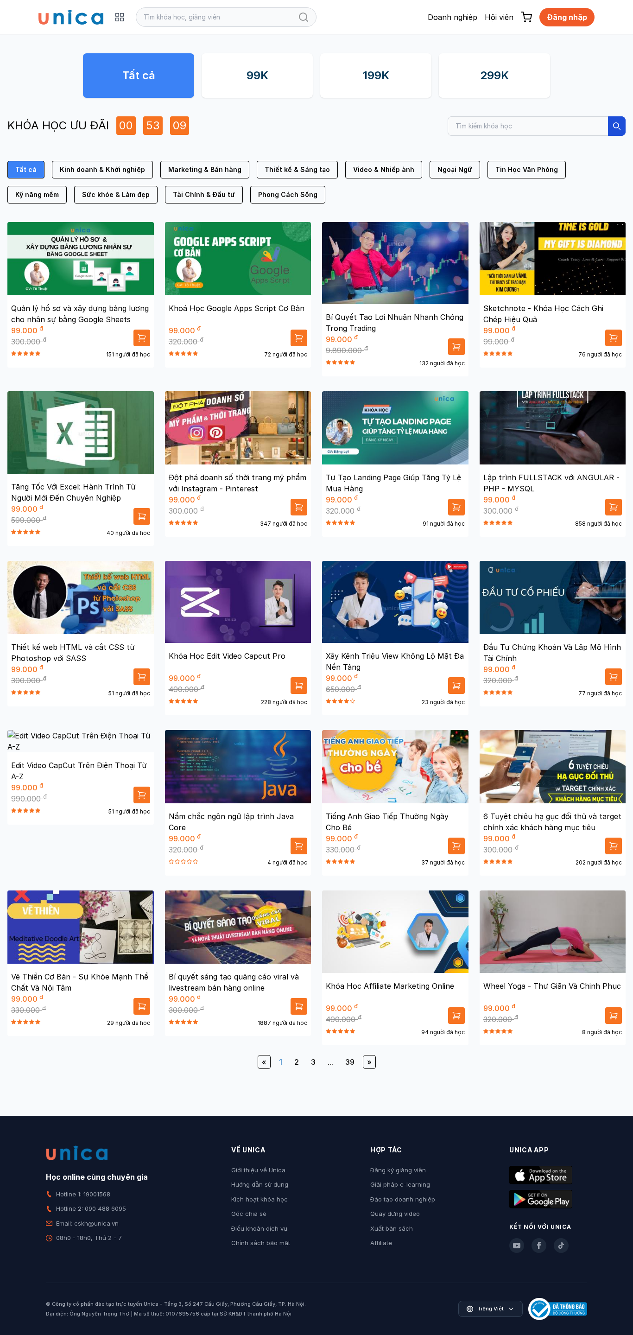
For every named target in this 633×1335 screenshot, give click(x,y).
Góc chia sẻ (248, 1213)
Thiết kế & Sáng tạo (297, 169)
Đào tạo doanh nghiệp (402, 1199)
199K (376, 75)
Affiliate (381, 1242)
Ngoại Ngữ (454, 169)
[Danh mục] (119, 17)
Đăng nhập (567, 17)
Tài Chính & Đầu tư (204, 194)
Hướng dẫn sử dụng (259, 1184)
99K (257, 75)
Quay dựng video (395, 1213)
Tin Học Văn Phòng (526, 169)
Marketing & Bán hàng (204, 169)
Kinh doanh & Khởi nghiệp (102, 169)
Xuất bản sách (391, 1228)
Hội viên (499, 17)
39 (349, 1062)
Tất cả (138, 75)
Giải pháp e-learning (400, 1184)
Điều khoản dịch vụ (259, 1228)
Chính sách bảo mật (260, 1242)
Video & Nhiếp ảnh (383, 169)
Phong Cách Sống (287, 194)
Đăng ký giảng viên (398, 1170)
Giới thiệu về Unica (258, 1170)
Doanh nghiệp (452, 17)
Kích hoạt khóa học (259, 1199)
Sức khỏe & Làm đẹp (116, 194)
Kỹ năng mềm (37, 194)
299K (494, 75)
